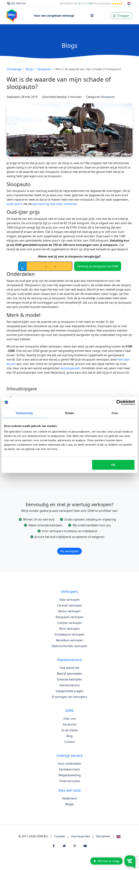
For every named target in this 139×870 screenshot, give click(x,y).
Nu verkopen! (69, 551)
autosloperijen (70, 368)
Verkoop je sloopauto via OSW (97, 266)
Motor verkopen (69, 611)
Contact (69, 742)
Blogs (29, 69)
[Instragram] (75, 846)
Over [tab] (115, 412)
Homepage (14, 69)
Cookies (59, 836)
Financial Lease (69, 781)
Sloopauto (44, 69)
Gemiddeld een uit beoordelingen (85, 3)
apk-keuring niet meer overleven (54, 204)
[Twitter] (64, 846)
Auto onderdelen (69, 764)
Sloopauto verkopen (69, 617)
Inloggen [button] (122, 16)
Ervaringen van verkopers (69, 697)
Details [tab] (69, 412)
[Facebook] (54, 846)
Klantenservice (70, 685)
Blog (69, 736)
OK (113, 464)
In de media (70, 730)
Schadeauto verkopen (69, 634)
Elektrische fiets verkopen (69, 646)
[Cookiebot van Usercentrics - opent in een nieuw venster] (119, 402)
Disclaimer (103, 836)
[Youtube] (85, 846)
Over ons (69, 719)
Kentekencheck (69, 769)
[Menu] (92, 15)
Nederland (69, 798)
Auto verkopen (69, 600)
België (69, 804)
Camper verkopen (69, 623)
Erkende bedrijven (69, 679)
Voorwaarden (80, 836)
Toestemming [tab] (24, 412)
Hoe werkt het (69, 668)
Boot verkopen (69, 629)
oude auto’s (15, 204)
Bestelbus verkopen (69, 640)
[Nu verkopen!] (69, 546)
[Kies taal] (129, 3)
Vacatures (69, 724)
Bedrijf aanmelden (69, 674)
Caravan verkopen (69, 605)
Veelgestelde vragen (69, 691)
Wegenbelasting (69, 775)
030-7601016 (18, 3)
